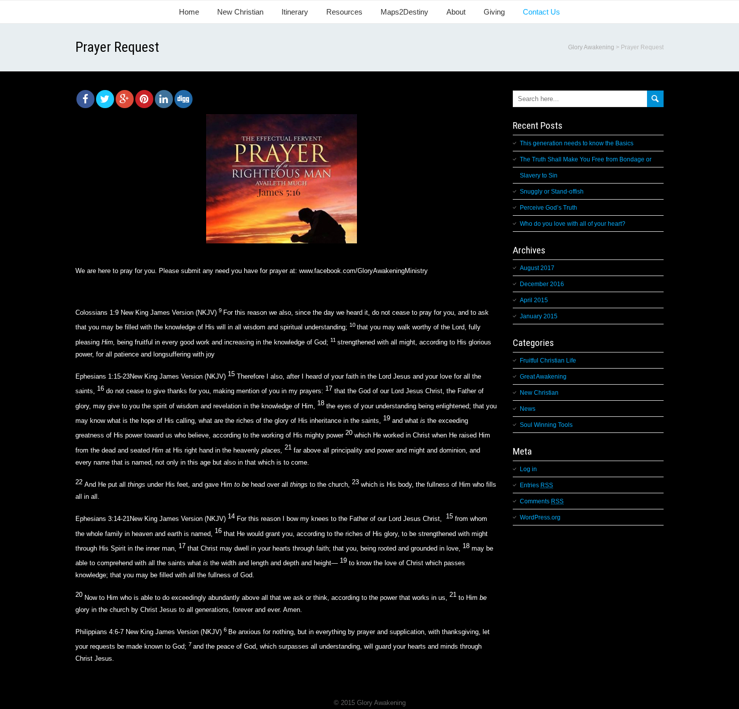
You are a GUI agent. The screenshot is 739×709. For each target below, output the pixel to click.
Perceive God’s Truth (548, 207)
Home (189, 12)
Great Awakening (543, 376)
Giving (494, 12)
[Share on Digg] (183, 99)
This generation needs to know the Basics (576, 143)
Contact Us (541, 12)
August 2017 (537, 268)
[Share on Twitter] (105, 99)
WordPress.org (540, 517)
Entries (536, 485)
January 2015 (539, 316)
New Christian (240, 12)
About (456, 12)
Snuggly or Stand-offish (552, 191)
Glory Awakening (591, 47)
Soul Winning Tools (546, 424)
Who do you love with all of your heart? (572, 223)
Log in (528, 469)
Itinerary (295, 12)
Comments (542, 501)
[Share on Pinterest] (144, 99)
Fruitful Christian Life (548, 360)
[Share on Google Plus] (125, 99)
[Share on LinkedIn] (164, 99)
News (527, 408)
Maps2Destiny (404, 12)
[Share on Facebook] (85, 99)
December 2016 (542, 284)
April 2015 (534, 300)
